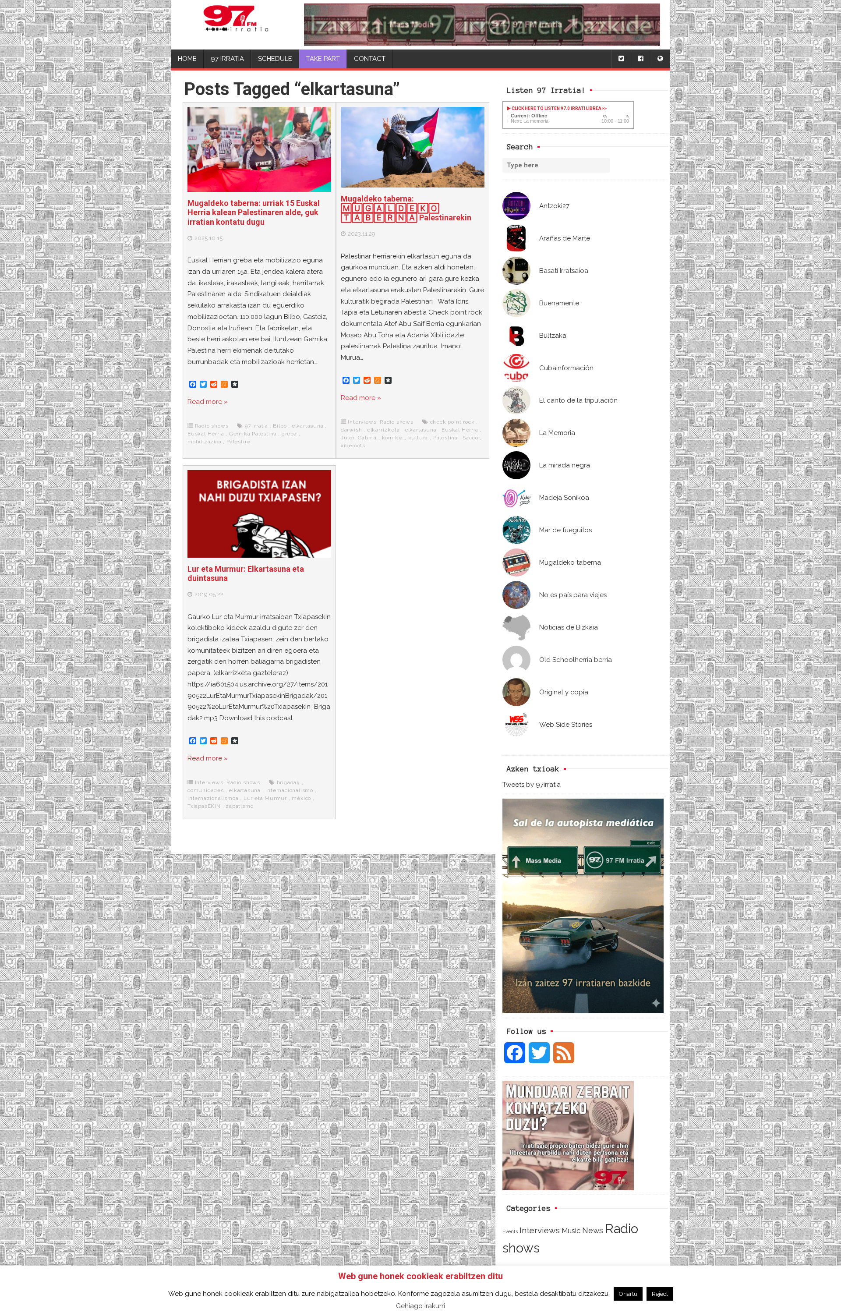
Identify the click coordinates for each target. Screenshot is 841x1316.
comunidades (205, 790)
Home (187, 59)
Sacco (470, 438)
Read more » (207, 402)
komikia (392, 438)
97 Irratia (227, 59)
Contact (369, 59)
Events (510, 1231)
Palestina (238, 442)
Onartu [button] (628, 1294)
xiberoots (353, 445)
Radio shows (212, 426)
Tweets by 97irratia (531, 785)
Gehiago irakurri (420, 1306)
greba (289, 434)
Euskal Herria (205, 434)
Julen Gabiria (359, 438)
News (592, 1230)
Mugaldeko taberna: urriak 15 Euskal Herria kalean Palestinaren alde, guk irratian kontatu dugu (253, 212)
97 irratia (256, 426)
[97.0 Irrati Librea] (235, 25)
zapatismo (239, 806)
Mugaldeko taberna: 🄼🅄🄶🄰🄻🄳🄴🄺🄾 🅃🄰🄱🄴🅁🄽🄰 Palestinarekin (406, 208)
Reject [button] (660, 1294)
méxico (301, 798)
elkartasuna (308, 426)
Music (571, 1230)
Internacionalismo (289, 790)
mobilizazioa (204, 442)
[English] (660, 59)
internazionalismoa (212, 798)
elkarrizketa (383, 430)
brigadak (288, 782)
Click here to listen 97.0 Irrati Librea (556, 108)
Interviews (539, 1230)
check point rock (452, 422)
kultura (418, 438)
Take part (323, 59)
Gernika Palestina (253, 434)
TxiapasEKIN (204, 806)
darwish (351, 430)
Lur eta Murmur (265, 798)
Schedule (275, 59)
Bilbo (279, 426)
